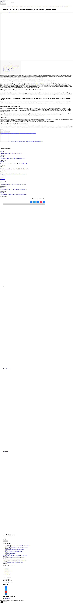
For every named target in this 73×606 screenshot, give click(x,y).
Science (17, 6)
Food (66, 5)
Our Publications (56, 6)
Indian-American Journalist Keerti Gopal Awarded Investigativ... (13, 194)
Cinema (51, 5)
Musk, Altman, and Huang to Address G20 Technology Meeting (13, 557)
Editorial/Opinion (45, 6)
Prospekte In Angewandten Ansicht (9, 68)
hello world (2, 179)
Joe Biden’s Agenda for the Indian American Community (14, 549)
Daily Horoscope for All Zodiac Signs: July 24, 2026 (11, 153)
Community (18, 5)
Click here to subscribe (6, 598)
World (8, 5)
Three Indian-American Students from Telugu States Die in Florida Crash (15, 555)
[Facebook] (31, 202)
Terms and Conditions (8, 570)
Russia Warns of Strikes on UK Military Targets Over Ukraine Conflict (15, 560)
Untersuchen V (6, 69)
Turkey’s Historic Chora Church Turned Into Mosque (14, 551)
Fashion (70, 5)
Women (38, 5)
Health (22, 5)
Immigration (55, 5)
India (14, 5)
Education (9, 6)
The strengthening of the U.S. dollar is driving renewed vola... (13, 184)
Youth (31, 6)
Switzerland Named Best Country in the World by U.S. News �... (14, 163)
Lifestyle (21, 6)
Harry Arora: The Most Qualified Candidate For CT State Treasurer (16, 547)
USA (11, 5)
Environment (36, 6)
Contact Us (66, 6)
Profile (28, 6)
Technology (34, 5)
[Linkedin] (37, 202)
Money (30, 5)
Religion (13, 6)
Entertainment (46, 5)
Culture (40, 6)
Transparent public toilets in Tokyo (10, 553)
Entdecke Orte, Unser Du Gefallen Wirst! (10, 64)
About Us (61, 6)
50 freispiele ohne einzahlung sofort (38, 83)
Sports (25, 6)
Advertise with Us (8, 573)
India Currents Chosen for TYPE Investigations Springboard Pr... (13, 189)
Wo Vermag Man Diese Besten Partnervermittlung (8, 71)
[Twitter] (34, 202)
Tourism (60, 5)
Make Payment (7, 574)
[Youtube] (40, 202)
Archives (50, 6)
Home (5, 5)
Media (42, 5)
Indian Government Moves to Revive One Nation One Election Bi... (14, 168)
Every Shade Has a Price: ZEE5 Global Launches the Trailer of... (13, 173)
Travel (63, 5)
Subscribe (6, 572)
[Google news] (43, 202)
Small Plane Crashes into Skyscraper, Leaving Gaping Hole (12, 158)
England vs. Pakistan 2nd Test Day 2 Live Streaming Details (13, 562)
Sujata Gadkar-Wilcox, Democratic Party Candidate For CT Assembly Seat (17, 545)
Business (26, 5)
